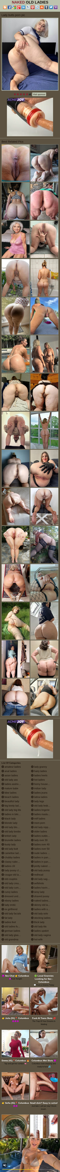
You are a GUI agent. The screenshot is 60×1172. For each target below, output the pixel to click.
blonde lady (10, 823)
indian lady (40, 788)
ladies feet (10, 922)
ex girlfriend (10, 909)
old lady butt (11, 849)
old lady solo (41, 913)
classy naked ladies (15, 861)
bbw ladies (10, 792)
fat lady (8, 918)
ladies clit (9, 866)
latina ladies (40, 797)
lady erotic (10, 905)
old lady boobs (12, 831)
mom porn (39, 823)
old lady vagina (42, 935)
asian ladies (11, 775)
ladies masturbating (45, 814)
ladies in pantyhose (44, 861)
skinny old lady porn (45, 905)
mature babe (11, 788)
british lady (10, 836)
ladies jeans (40, 792)
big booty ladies (13, 805)
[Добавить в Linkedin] (23, 7)
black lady (10, 818)
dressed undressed (15, 896)
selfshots (39, 883)
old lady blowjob (13, 827)
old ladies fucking (14, 926)
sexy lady (39, 892)
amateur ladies (12, 767)
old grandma (11, 939)
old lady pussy (42, 870)
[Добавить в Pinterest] (32, 7)
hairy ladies (40, 771)
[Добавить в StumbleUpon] (42, 7)
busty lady (10, 844)
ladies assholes (13, 784)
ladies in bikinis (13, 814)
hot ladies (39, 779)
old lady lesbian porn (45, 805)
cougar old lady (12, 874)
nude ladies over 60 (45, 853)
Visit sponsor (39, 94)
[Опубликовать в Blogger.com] (5, 7)
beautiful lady (11, 801)
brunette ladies (12, 840)
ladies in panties (43, 857)
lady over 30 (41, 840)
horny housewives (44, 784)
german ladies (12, 931)
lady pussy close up (15, 870)
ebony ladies (11, 900)
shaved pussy (41, 896)
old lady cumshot (13, 887)
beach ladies (11, 797)
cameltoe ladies (13, 853)
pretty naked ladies (44, 866)
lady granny (40, 767)
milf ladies (39, 818)
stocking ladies (42, 918)
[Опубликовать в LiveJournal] (28, 7)
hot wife (38, 939)
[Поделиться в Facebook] (9, 7)
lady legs (39, 801)
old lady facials (12, 913)
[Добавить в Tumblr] (46, 7)
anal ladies (10, 771)
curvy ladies (11, 892)
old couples (10, 879)
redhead (38, 874)
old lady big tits (12, 810)
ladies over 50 (42, 849)
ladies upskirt (41, 931)
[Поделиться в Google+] (19, 7)
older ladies (40, 831)
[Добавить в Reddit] (37, 7)
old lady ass (11, 779)
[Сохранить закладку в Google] (14, 7)
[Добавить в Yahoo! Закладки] (56, 7)
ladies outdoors (42, 836)
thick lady (39, 922)
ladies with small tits (45, 909)
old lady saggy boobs (45, 879)
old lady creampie (14, 883)
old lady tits (40, 926)
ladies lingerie (42, 810)
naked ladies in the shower (46, 900)
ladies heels (40, 775)
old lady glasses (13, 935)
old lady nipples (42, 827)
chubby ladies (12, 857)
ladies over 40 (42, 844)
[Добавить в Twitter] (51, 7)
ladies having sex (43, 887)
